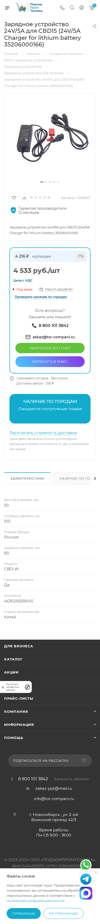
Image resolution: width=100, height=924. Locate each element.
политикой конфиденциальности (36, 901)
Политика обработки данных (12, 687)
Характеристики (27, 478)
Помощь (13, 738)
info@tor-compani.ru (54, 798)
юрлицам (41, 256)
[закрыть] (3, 687)
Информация (19, 725)
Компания (16, 711)
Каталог (13, 659)
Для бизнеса (18, 646)
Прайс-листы (18, 698)
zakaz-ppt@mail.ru (53, 788)
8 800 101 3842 (33, 779)
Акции (11, 672)
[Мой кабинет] (81, 8)
